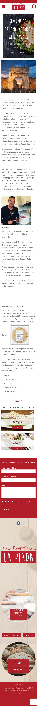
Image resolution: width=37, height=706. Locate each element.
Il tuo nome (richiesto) (9, 468)
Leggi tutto (17, 427)
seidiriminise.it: (16, 172)
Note (3, 485)
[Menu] (3, 6)
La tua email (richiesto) (9, 477)
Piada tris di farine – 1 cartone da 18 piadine (17, 417)
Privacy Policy (18, 685)
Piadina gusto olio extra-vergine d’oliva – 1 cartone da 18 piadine (17, 438)
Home (12, 53)
